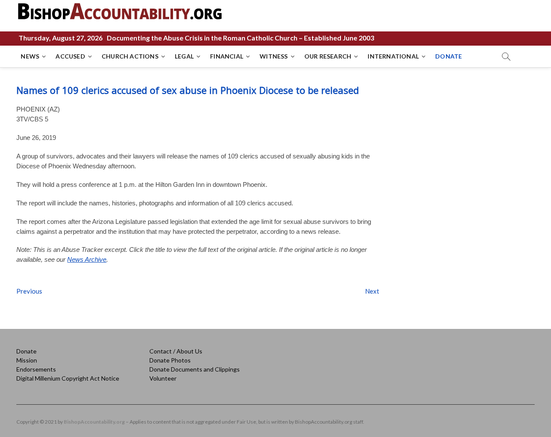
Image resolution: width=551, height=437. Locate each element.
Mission (26, 360)
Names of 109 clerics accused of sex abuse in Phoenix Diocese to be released (187, 90)
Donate (26, 351)
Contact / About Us (175, 351)
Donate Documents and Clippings (194, 369)
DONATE (448, 56)
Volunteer (162, 378)
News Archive (86, 259)
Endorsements (36, 369)
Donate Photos (170, 360)
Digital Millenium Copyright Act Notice (67, 378)
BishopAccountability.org (94, 421)
